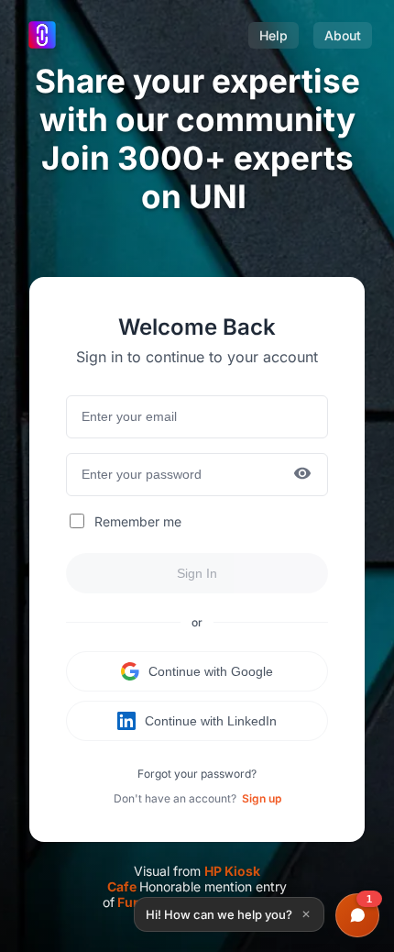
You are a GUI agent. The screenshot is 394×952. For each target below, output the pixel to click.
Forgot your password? (197, 773)
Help (273, 35)
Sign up (261, 798)
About (342, 35)
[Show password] (302, 474)
